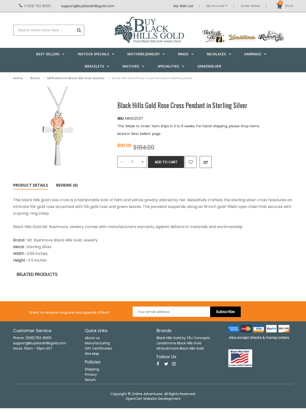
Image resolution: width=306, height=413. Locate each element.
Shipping (92, 369)
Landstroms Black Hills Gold (179, 343)
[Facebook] (158, 364)
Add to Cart (166, 162)
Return (90, 379)
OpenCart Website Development (153, 398)
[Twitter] (166, 364)
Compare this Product (206, 162)
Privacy (91, 374)
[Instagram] (174, 364)
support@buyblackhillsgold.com (87, 6)
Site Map (92, 353)
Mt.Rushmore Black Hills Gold (180, 348)
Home (18, 78)
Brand (35, 78)
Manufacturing (97, 343)
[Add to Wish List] (191, 162)
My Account (215, 6)
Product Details (30, 185)
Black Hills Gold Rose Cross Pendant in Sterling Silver (152, 78)
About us (92, 337)
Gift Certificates (98, 348)
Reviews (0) (67, 185)
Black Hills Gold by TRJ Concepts (183, 337)
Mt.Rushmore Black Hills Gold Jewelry (75, 78)
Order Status (250, 6)
